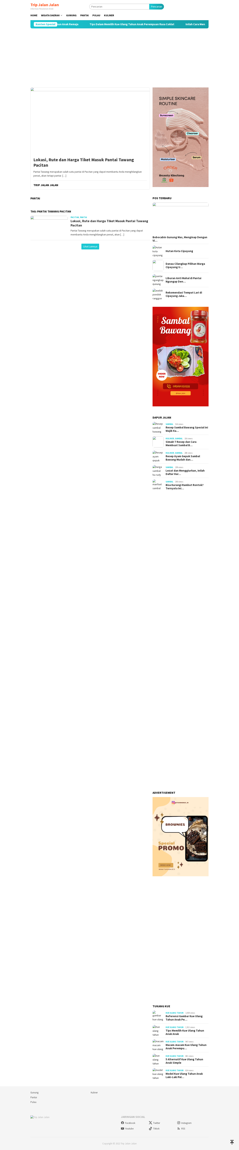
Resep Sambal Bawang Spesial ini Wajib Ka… (187, 429)
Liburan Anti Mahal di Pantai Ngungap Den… (183, 280)
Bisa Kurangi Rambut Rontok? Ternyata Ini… (185, 486)
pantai (83, 217)
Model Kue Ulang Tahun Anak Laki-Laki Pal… (184, 1075)
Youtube (129, 1128)
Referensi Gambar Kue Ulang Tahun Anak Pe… (184, 1018)
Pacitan (75, 217)
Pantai (33, 1097)
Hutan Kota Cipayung (179, 251)
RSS (183, 1128)
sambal (169, 424)
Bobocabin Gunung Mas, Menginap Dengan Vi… (180, 239)
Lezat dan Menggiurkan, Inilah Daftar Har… (185, 472)
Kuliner (170, 438)
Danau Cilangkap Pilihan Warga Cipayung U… (185, 265)
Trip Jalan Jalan (44, 4)
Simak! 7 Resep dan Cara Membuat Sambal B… (181, 443)
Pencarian (156, 6)
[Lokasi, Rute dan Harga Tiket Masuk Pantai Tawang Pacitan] (90, 120)
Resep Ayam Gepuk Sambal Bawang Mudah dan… (183, 458)
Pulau (33, 1102)
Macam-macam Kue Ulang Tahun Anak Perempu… (186, 1046)
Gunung (34, 1092)
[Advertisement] (119, 58)
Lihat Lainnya (90, 246)
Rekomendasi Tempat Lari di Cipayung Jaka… (184, 294)
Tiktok (156, 1128)
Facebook (130, 1123)
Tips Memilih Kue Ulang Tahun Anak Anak (185, 1032)
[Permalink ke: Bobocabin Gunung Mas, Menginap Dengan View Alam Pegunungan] (181, 218)
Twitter (156, 1123)
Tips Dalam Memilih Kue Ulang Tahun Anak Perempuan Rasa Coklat (113, 24)
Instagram (186, 1123)
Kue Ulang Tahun (175, 1013)
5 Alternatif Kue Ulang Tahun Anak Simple (184, 1061)
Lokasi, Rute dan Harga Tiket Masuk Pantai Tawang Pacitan (83, 162)
